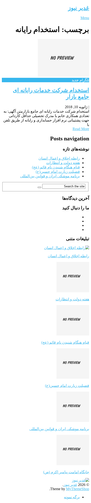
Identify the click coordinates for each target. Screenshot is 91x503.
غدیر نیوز (78, 8)
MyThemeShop (77, 489)
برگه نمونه (72, 497)
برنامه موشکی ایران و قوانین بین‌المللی (50, 176)
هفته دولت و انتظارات (63, 163)
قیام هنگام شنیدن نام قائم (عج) (56, 167)
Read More (81, 129)
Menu (84, 18)
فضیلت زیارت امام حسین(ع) (58, 172)
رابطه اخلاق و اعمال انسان (59, 158)
